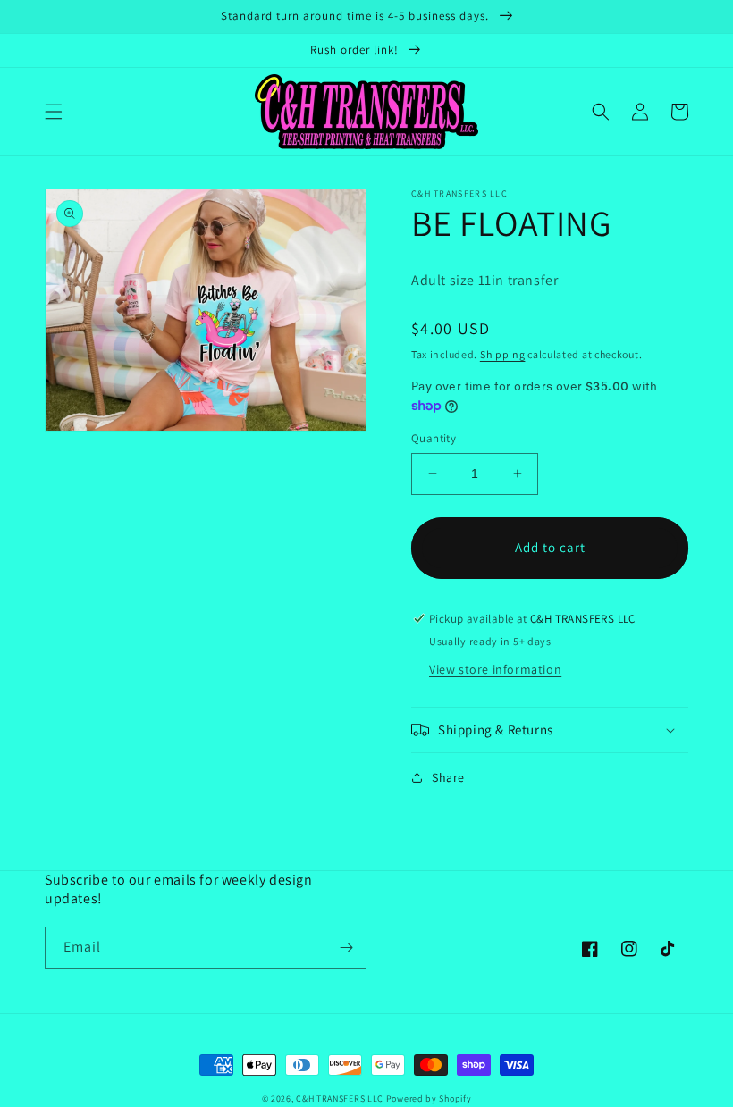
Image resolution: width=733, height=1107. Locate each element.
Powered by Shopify (429, 1098)
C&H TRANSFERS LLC (339, 1098)
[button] (53, 111)
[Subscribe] (346, 948)
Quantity (433, 438)
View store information (495, 669)
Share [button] (448, 777)
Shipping (503, 354)
